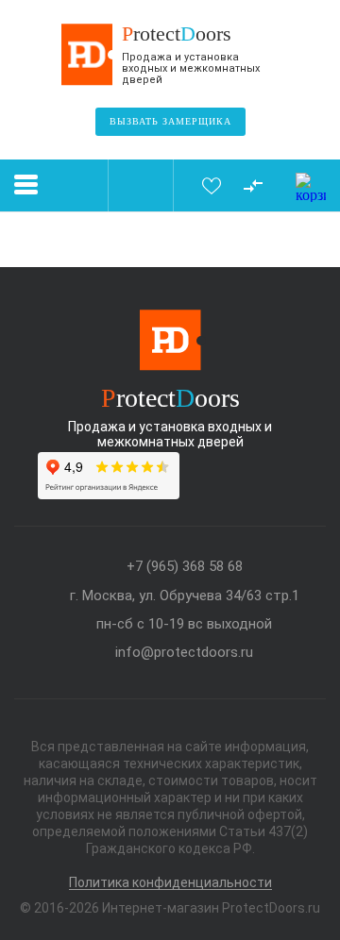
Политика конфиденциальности (170, 883)
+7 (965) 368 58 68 (185, 567)
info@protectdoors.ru (184, 653)
